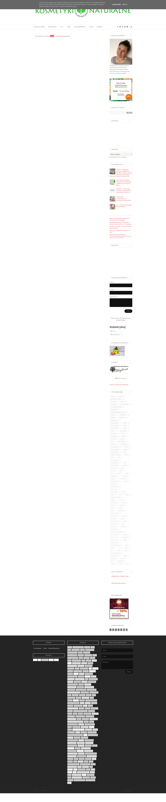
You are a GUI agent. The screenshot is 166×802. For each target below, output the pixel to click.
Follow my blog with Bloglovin (119, 384)
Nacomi (121, 396)
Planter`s (126, 446)
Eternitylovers (93, 679)
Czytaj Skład (89, 665)
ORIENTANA (88, 745)
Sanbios (125, 449)
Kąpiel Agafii (114, 433)
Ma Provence (87, 713)
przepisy (70, 758)
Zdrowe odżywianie (79, 780)
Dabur (127, 473)
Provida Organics (115, 449)
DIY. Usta (70, 673)
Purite (126, 545)
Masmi (123, 516)
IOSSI (123, 492)
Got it (125, 4)
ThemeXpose (129, 790)
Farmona (113, 417)
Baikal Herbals (114, 460)
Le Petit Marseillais (72, 708)
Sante (126, 550)
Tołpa (122, 558)
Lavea (122, 433)
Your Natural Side (77, 777)
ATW (69, 649)
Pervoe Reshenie (86, 748)
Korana (82, 700)
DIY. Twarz (92, 671)
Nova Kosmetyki (114, 529)
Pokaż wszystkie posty (63, 36)
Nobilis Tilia (113, 526)
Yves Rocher (120, 561)
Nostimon (123, 526)
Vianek (92, 772)
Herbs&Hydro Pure (115, 486)
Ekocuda (88, 676)
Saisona (127, 547)
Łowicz (80, 713)
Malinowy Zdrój (115, 513)
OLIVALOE (70, 737)
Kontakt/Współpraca (54, 648)
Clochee (84, 663)
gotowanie (80, 687)
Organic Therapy (72, 745)
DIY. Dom (70, 671)
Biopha (121, 470)
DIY (62, 26)
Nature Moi (88, 729)
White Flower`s (114, 425)
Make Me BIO (121, 510)
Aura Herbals (75, 649)
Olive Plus (125, 534)
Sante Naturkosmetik (116, 553)
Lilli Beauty (94, 708)
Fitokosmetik (123, 478)
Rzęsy (94, 758)
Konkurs (76, 700)
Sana (112, 550)
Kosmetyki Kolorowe (116, 497)
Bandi (125, 462)
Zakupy (93, 777)
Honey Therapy (114, 492)
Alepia (124, 452)
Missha (86, 721)
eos (127, 563)
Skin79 (125, 555)
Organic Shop (114, 420)
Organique (113, 444)
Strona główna (39, 26)
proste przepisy (81, 756)
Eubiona (113, 430)
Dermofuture (114, 476)
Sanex (118, 550)
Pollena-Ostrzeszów (116, 545)
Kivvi (120, 494)
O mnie (91, 26)
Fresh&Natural (123, 430)
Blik (112, 473)
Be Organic (86, 652)
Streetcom (85, 766)
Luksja (120, 508)
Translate (123, 157)
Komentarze (116, 334)
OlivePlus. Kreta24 (72, 740)
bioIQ (120, 563)
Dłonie (76, 673)
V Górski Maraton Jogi (83, 772)
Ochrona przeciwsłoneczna (117, 531)
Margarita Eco (114, 516)
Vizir (69, 774)
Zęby (69, 782)
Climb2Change (76, 663)
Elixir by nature (79, 679)
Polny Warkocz (72, 756)
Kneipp (127, 494)
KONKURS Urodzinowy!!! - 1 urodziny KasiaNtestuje (123, 198)
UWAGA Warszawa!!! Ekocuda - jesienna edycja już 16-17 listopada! (121, 223)
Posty (114, 331)
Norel (112, 441)
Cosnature (80, 665)
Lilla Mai (121, 505)
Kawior (78, 697)
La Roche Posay (114, 502)
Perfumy (78, 748)
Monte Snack (76, 726)
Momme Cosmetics (115, 521)
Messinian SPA (114, 436)
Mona (125, 521)
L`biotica (121, 500)
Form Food (87, 684)
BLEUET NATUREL (76, 660)
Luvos (112, 510)
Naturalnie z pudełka (116, 399)
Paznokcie (44, 659)
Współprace (90, 774)
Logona (112, 508)
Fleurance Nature (115, 481)
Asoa (93, 647)
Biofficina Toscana (72, 657)
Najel (69, 729)
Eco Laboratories (72, 676)
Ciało (35, 659)
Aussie (112, 457)
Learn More (116, 4)
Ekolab (125, 428)
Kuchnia (88, 702)
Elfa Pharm (113, 404)
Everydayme (77, 681)
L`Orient (113, 500)
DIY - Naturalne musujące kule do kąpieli (124, 205)
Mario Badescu (114, 409)
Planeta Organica (115, 446)
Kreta (82, 702)
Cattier (124, 425)
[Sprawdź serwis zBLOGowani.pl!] (120, 378)
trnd (93, 769)
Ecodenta (113, 478)
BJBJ (119, 457)
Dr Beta (122, 401)
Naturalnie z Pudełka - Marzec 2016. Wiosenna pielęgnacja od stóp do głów (123, 182)
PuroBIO (113, 547)
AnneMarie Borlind (115, 454)
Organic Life (81, 742)
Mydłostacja (85, 726)
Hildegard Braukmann (116, 407)
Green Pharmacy (125, 404)
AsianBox (126, 454)
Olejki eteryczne (115, 534)
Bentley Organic (115, 465)
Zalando (113, 563)
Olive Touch (113, 537)
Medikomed (113, 518)
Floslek (126, 481)
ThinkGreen (114, 558)
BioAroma (125, 465)
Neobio (95, 729)
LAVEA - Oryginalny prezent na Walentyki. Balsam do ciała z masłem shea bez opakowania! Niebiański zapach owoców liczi (121, 173)
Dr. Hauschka (125, 476)
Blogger (122, 320)
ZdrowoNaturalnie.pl (118, 583)
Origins (95, 745)
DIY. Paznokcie (77, 671)
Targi (68, 26)
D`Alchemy (70, 668)
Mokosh (124, 436)
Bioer (122, 468)
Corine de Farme (115, 428)
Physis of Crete (114, 542)
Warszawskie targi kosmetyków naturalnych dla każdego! (120, 219)
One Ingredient (124, 537)
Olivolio (81, 740)
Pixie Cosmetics (124, 444)
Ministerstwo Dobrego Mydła (118, 412)
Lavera (123, 502)
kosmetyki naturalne (73, 702)
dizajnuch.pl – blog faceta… (120, 576)
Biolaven (113, 470)
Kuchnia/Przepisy (80, 26)
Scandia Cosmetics (115, 555)
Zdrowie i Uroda (90, 780)
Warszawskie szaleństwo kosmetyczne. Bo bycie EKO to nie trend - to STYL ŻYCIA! (120, 236)
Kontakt (99, 26)
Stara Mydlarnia (114, 452)
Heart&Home (114, 484)
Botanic (119, 473)
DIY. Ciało (95, 668)
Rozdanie (88, 758)
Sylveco (112, 396)
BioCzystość (114, 468)
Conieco (90, 663)
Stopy (79, 766)
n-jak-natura (44, 790)
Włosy (56, 659)
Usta (75, 772)
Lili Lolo (113, 505)
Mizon (122, 518)
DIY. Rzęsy (85, 671)
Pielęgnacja (52, 26)
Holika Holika (114, 489)
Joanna (112, 494)
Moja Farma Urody (72, 724)
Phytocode (113, 401)
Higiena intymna (92, 689)
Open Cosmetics (122, 441)
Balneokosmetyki (115, 462)
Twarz (51, 659)
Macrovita (122, 417)
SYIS (120, 547)
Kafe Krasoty (71, 697)
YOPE (112, 561)
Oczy (85, 734)
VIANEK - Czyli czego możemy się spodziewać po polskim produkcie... (123, 190)
